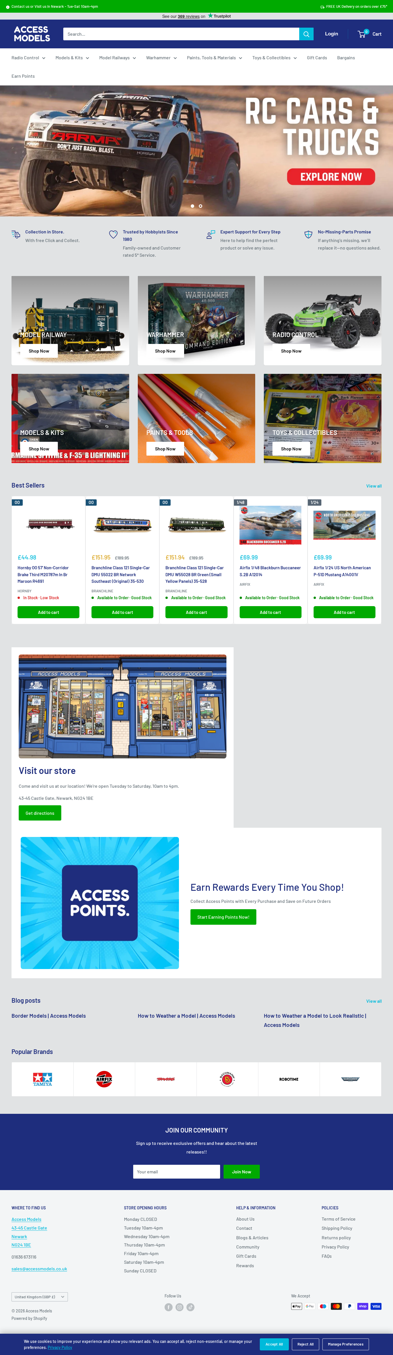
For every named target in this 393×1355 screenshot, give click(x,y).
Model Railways (114, 57)
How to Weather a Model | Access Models (186, 1015)
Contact (244, 1228)
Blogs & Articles (252, 1237)
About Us (245, 1218)
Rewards (245, 1265)
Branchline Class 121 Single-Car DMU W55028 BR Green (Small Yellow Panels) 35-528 (194, 574)
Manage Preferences (345, 1344)
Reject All (305, 1344)
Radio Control (25, 57)
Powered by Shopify (29, 1318)
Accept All (274, 1344)
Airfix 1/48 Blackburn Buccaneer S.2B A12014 (270, 571)
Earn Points (23, 76)
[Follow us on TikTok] (190, 1307)
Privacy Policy (60, 1347)
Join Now (241, 1171)
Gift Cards (317, 57)
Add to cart (48, 612)
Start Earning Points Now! (223, 917)
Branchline (102, 591)
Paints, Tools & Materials (211, 57)
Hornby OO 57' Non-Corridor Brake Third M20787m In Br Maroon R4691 (43, 574)
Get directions (40, 813)
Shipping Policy (337, 1228)
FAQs (327, 1256)
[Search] (306, 34)
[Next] (382, 560)
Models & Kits (69, 57)
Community (248, 1246)
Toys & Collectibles (271, 57)
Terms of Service (339, 1218)
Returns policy (336, 1237)
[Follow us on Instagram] (179, 1307)
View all (374, 485)
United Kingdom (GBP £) (35, 1297)
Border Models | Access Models (49, 1015)
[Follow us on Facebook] (169, 1307)
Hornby (25, 591)
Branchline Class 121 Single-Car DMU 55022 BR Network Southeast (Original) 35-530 (120, 574)
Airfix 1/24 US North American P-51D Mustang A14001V (342, 571)
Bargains (346, 57)
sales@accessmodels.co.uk (39, 1268)
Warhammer (158, 57)
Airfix (245, 584)
